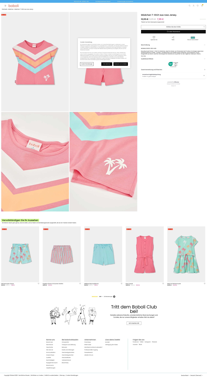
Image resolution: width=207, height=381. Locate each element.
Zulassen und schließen (120, 64)
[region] (104, 53)
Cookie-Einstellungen (87, 64)
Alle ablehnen (106, 64)
